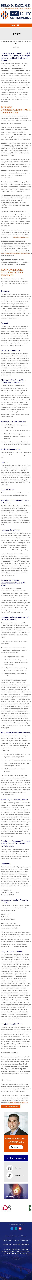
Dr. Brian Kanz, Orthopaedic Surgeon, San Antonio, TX (16, 43)
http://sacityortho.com (21, 237)
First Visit (17, 1168)
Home (8, 1236)
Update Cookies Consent (10, 1106)
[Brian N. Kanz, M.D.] (16, 6)
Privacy (23, 1236)
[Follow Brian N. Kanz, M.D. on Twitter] (16, 1228)
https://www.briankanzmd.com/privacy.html (15, 253)
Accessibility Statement (21, 1244)
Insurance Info (19, 1175)
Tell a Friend (7, 1240)
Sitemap (16, 1240)
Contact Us (7, 1244)
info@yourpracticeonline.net (18, 1103)
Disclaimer (15, 1236)
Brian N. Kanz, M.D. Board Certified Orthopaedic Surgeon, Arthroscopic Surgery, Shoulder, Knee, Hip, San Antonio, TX (16, 1251)
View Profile (17, 1147)
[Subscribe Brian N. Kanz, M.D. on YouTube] (20, 1228)
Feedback (25, 1240)
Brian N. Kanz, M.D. (16, 1140)
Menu (13, 25)
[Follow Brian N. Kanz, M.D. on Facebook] (11, 1228)
